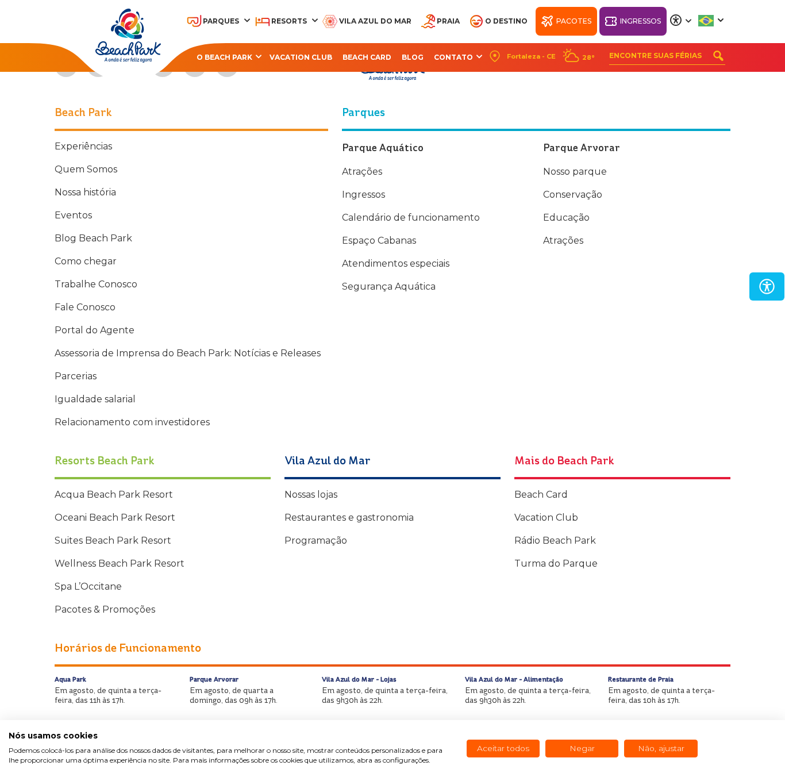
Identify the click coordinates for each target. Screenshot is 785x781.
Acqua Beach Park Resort (114, 494)
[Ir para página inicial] (128, 36)
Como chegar (86, 261)
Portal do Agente (94, 330)
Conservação (572, 194)
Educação (566, 217)
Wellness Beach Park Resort (119, 563)
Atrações (362, 171)
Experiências (83, 146)
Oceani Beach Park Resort (115, 517)
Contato (453, 57)
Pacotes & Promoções (105, 609)
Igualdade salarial (95, 399)
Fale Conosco (85, 307)
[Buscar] (718, 56)
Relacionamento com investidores (132, 422)
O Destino (506, 21)
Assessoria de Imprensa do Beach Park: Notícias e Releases (188, 353)
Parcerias (76, 376)
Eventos (73, 215)
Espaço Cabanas (379, 240)
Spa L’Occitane (88, 586)
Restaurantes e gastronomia (349, 517)
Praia (448, 21)
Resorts (289, 21)
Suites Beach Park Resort (113, 540)
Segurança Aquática (389, 286)
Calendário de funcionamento (411, 217)
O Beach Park (224, 57)
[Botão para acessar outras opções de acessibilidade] (681, 21)
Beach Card (367, 57)
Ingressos (640, 21)
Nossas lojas (310, 494)
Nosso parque (575, 171)
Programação (315, 540)
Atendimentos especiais (395, 263)
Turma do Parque (556, 563)
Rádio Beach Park (555, 540)
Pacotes (573, 21)
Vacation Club (301, 57)
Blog (413, 57)
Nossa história (85, 192)
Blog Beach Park (93, 238)
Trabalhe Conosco (96, 284)
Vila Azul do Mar (375, 21)
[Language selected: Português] (711, 20)
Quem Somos (86, 169)
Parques (221, 21)
